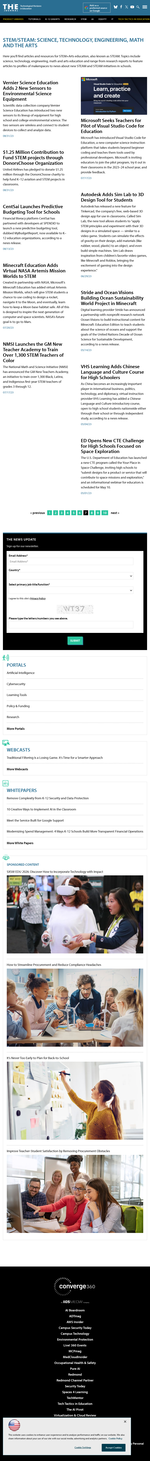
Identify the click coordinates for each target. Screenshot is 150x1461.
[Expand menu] (145, 7)
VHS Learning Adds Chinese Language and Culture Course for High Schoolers (112, 371)
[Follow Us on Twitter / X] (126, 6)
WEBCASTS (18, 749)
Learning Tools (17, 695)
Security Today (75, 1386)
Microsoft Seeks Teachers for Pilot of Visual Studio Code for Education (112, 125)
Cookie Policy (115, 1438)
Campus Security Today (75, 1328)
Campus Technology (75, 1333)
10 (105, 513)
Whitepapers (22, 790)
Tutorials (34, 19)
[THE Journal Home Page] (22, 7)
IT (112, 19)
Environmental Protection (75, 1339)
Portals (16, 665)
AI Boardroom (75, 1310)
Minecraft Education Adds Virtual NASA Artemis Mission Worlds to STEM (34, 270)
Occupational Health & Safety (75, 1363)
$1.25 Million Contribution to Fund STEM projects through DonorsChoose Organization (33, 157)
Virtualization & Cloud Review (75, 1415)
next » (115, 513)
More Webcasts (17, 769)
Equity (103, 19)
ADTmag (75, 1316)
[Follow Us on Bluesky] (115, 7)
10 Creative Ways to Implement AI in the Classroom (41, 809)
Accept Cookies (114, 1447)
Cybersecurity (16, 684)
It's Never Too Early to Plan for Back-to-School (38, 1058)
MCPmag (75, 1351)
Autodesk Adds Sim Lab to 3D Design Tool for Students (112, 197)
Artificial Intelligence (21, 673)
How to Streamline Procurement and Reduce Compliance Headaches (54, 965)
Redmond (75, 1374)
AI (92, 19)
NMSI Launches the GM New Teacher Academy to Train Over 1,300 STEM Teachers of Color (33, 352)
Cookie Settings (83, 1447)
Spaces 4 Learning (75, 1392)
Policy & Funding (18, 706)
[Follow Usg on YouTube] (132, 7)
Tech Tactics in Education (75, 1404)
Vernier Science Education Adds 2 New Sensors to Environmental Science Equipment (30, 90)
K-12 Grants (52, 19)
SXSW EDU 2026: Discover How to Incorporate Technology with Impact (55, 872)
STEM (84, 19)
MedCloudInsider (75, 1357)
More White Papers (20, 843)
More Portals (16, 728)
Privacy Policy (38, 598)
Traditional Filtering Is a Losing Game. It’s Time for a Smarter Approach (55, 757)
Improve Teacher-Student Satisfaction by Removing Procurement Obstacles (58, 1151)
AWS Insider (75, 1322)
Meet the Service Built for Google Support (35, 820)
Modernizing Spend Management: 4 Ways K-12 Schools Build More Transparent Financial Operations (75, 831)
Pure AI (75, 1368)
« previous (37, 513)
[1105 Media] (75, 1302)
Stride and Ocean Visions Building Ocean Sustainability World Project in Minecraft (112, 297)
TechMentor (75, 1398)
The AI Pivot (75, 1409)
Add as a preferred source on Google (98, 8)
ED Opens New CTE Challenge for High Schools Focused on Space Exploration (112, 445)
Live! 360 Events (75, 1345)
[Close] (125, 1422)
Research (70, 19)
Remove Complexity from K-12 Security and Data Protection (48, 798)
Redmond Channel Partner (75, 1380)
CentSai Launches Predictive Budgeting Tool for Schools (33, 209)
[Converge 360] (75, 1286)
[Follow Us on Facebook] (121, 6)
